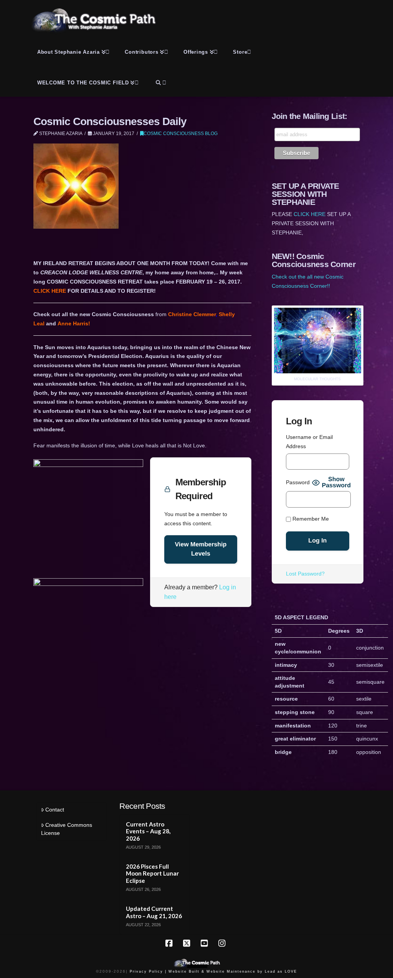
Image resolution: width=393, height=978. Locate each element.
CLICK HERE (49, 291)
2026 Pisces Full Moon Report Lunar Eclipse (152, 873)
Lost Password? (305, 574)
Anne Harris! (74, 323)
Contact (54, 809)
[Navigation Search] (160, 81)
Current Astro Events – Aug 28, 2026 (148, 831)
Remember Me (310, 519)
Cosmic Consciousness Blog (181, 133)
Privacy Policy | (148, 971)
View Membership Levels (200, 549)
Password (298, 482)
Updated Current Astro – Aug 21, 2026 (154, 912)
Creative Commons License (66, 829)
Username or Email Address (309, 441)
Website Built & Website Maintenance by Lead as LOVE (232, 971)
